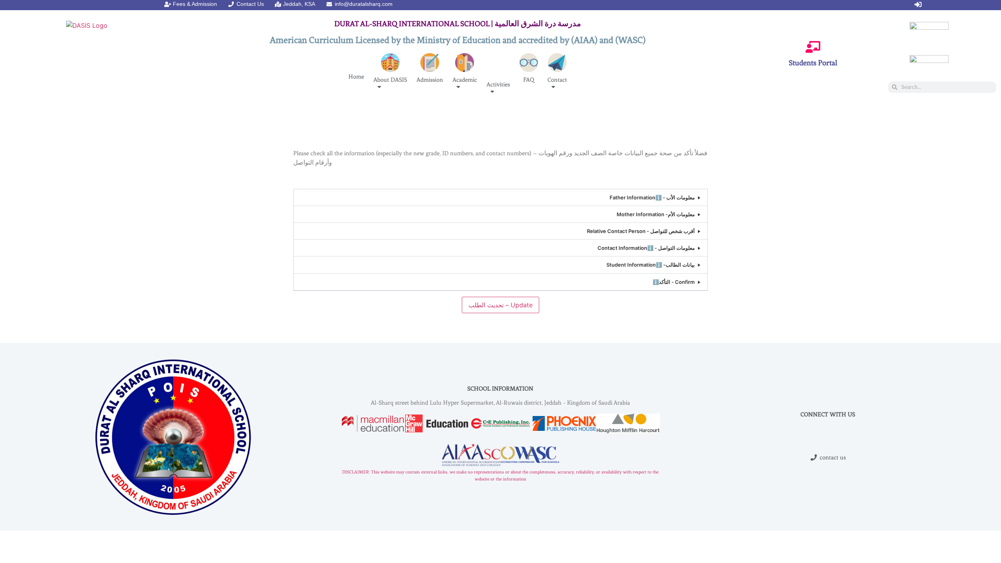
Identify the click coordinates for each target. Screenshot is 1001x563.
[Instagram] (758, 4)
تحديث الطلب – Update (500, 305)
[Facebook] (773, 4)
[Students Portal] (813, 47)
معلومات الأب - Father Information (652, 197)
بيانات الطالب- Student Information (650, 265)
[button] (500, 197)
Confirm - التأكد (674, 282)
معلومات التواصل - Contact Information (646, 248)
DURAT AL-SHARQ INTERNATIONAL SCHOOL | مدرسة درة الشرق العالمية (457, 23)
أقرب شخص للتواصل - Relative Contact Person (641, 231)
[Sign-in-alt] (918, 4)
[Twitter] (788, 4)
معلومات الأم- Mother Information (656, 214)
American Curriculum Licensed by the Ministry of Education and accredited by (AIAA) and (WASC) (458, 40)
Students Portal (813, 62)
